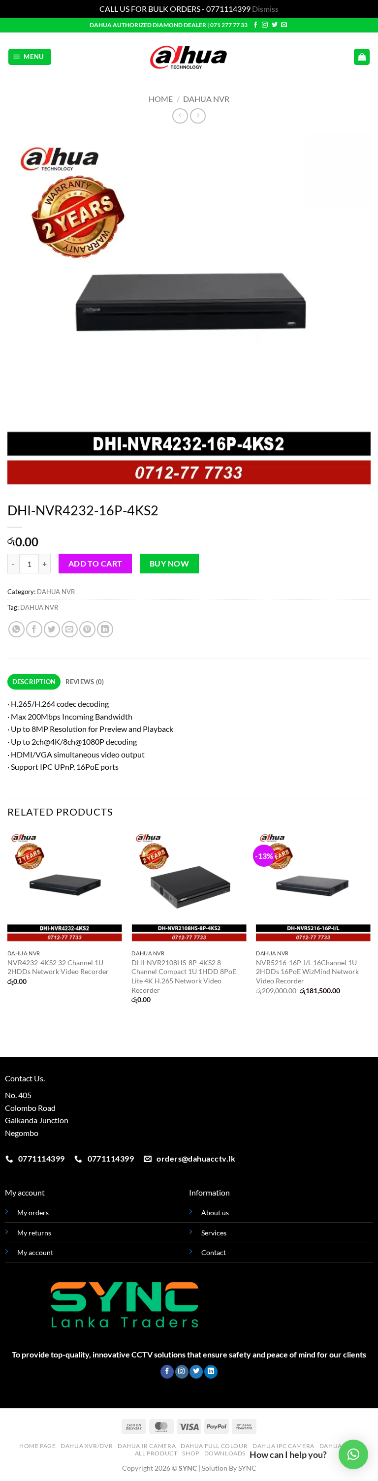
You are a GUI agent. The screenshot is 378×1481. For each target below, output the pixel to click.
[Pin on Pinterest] (87, 629)
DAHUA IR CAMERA (147, 1445)
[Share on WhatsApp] (16, 629)
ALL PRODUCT (156, 1453)
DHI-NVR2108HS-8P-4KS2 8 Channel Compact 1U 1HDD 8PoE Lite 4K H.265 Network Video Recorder (183, 976)
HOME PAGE (37, 1445)
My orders (33, 1212)
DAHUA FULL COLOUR (214, 1445)
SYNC (247, 1468)
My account (35, 1252)
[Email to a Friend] (70, 629)
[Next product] (180, 116)
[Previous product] (197, 116)
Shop (190, 1453)
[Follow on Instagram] (265, 25)
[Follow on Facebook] (255, 25)
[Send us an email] (284, 25)
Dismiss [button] (265, 8)
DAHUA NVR (206, 98)
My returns (34, 1233)
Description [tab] (34, 682)
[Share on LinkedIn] (105, 629)
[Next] (370, 925)
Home (161, 98)
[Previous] (7, 925)
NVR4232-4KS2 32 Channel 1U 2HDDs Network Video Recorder (58, 967)
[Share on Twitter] (52, 629)
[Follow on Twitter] (275, 25)
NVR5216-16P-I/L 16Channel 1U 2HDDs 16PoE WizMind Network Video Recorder (307, 971)
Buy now (169, 563)
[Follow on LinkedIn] (211, 1372)
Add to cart (95, 563)
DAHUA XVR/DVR (87, 1445)
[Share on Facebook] (34, 629)
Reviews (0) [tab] (84, 682)
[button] (30, 57)
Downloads (225, 1453)
